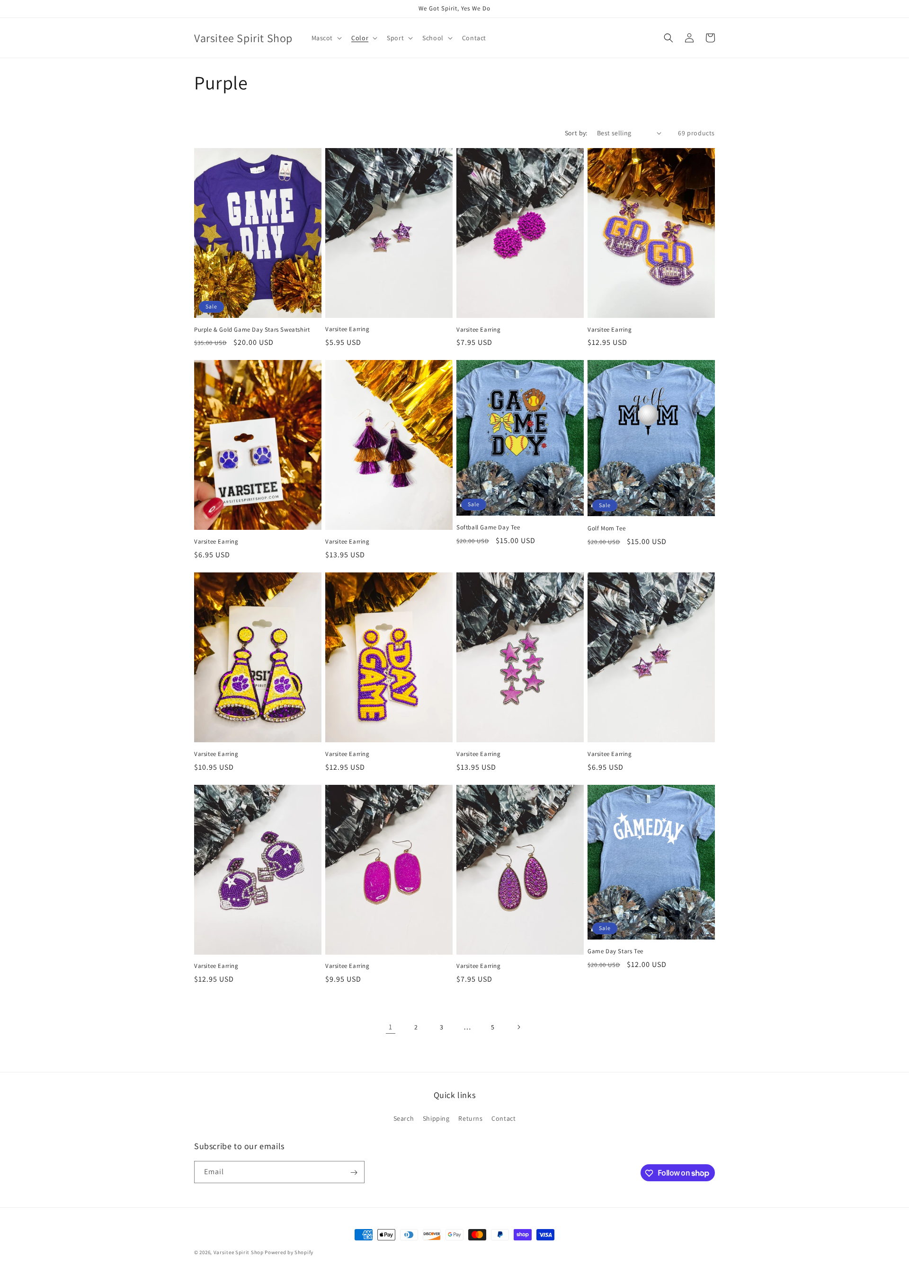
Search (403, 1118)
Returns (470, 1118)
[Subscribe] (353, 1172)
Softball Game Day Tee (488, 527)
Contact (503, 1118)
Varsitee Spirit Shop (239, 1252)
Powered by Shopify (289, 1252)
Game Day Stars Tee (615, 951)
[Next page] (518, 1027)
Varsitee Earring (347, 329)
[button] (326, 38)
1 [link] (390, 1027)
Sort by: (576, 133)
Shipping (436, 1118)
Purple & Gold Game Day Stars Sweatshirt (252, 330)
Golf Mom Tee (606, 528)
